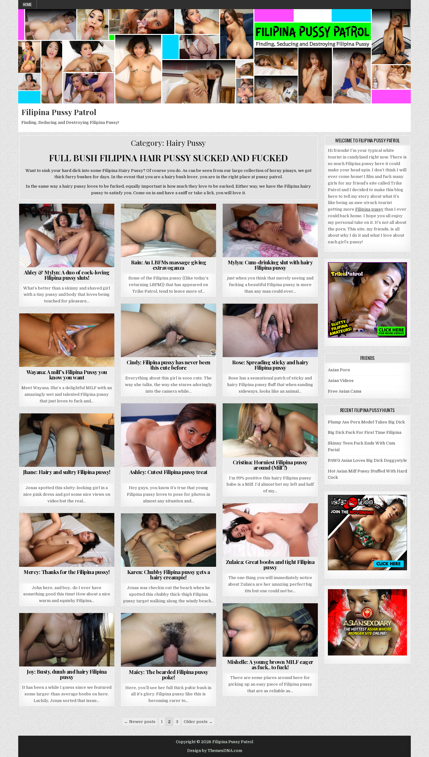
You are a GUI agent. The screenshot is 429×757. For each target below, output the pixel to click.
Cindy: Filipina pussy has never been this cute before (168, 365)
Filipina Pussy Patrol (58, 112)
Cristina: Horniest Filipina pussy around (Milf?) (270, 465)
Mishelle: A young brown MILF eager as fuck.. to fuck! (270, 664)
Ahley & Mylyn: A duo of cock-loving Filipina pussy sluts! (67, 275)
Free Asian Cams (344, 391)
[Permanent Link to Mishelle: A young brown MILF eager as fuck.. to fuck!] (270, 630)
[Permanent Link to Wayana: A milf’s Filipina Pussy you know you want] (66, 340)
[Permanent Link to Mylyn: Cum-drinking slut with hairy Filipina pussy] (270, 230)
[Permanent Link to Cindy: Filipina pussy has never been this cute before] (168, 330)
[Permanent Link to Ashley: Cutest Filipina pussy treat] (168, 435)
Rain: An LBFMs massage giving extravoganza (168, 265)
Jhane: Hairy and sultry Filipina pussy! (67, 471)
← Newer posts (139, 721)
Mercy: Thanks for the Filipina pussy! (67, 571)
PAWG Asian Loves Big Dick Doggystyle (367, 460)
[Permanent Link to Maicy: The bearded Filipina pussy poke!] (168, 639)
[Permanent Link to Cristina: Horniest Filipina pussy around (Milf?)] (270, 430)
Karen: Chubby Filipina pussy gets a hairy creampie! (168, 574)
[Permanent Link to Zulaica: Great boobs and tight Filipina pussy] (270, 530)
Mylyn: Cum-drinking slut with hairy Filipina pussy (270, 265)
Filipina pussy (369, 209)
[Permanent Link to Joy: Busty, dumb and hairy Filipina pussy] (66, 639)
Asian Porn (339, 369)
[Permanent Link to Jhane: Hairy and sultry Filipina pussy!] (66, 440)
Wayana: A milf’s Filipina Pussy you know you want (66, 374)
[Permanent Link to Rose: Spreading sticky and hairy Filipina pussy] (270, 330)
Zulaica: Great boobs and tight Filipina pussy (270, 564)
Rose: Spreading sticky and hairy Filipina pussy (270, 365)
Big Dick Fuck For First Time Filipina (364, 432)
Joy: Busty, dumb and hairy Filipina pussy (67, 674)
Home (27, 4)
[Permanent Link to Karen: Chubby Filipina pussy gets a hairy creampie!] (168, 540)
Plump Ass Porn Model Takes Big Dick (366, 422)
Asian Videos (341, 380)
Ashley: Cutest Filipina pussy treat (168, 471)
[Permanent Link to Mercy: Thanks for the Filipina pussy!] (66, 539)
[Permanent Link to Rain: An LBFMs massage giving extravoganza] (168, 230)
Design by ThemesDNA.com (214, 751)
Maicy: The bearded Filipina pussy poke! (168, 674)
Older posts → (198, 721)
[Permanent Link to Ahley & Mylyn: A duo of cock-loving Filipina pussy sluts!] (66, 235)
